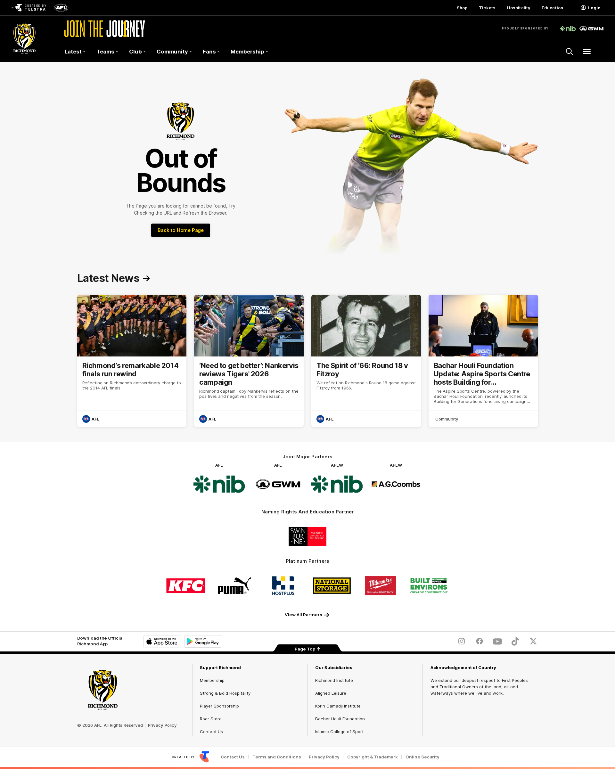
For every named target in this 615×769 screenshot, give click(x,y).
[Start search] (569, 51)
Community (446, 418)
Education (552, 7)
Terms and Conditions (276, 757)
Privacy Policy (162, 725)
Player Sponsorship (219, 705)
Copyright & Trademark (372, 757)
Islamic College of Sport (339, 731)
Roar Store (211, 718)
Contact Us (211, 731)
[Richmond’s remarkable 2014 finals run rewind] (132, 361)
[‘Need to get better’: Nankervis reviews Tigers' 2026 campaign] (249, 361)
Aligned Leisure (330, 693)
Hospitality (518, 7)
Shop (462, 7)
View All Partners (303, 614)
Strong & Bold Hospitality (225, 693)
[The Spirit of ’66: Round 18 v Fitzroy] (366, 361)
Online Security (422, 757)
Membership (212, 680)
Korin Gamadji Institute (338, 705)
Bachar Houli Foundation (340, 718)
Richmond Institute (334, 680)
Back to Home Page (181, 230)
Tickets (487, 7)
